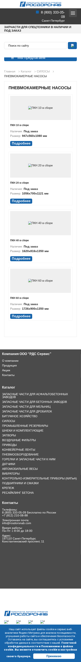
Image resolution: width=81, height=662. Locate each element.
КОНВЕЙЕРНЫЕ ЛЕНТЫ (18, 449)
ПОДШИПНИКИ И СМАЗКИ (20, 483)
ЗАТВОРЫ (9, 435)
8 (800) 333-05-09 (14, 512)
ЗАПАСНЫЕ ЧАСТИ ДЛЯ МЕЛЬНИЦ (26, 406)
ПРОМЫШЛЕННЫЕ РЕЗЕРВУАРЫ (25, 425)
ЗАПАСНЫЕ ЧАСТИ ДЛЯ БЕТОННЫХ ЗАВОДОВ (34, 401)
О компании (10, 360)
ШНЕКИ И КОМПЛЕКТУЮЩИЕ (22, 430)
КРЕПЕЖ (8, 488)
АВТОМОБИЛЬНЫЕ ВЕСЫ (20, 468)
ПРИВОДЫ (9, 445)
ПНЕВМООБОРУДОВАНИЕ (20, 454)
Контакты (8, 375)
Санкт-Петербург (53, 20)
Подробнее (21, 143)
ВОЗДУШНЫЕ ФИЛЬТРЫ (19, 440)
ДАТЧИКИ (8, 464)
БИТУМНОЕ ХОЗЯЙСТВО (19, 416)
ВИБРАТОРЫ (11, 473)
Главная (9, 71)
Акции (6, 370)
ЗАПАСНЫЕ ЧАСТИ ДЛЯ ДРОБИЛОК (27, 411)
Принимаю (53, 656)
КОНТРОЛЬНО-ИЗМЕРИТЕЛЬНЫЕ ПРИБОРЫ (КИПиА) (39, 478)
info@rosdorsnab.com (16, 523)
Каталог (26, 71)
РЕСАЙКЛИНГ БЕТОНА (18, 492)
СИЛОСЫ (43, 71)
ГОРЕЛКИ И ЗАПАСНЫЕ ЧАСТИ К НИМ (28, 459)
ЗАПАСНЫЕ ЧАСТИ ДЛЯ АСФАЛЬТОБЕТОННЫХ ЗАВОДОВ (35, 395)
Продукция (9, 365)
